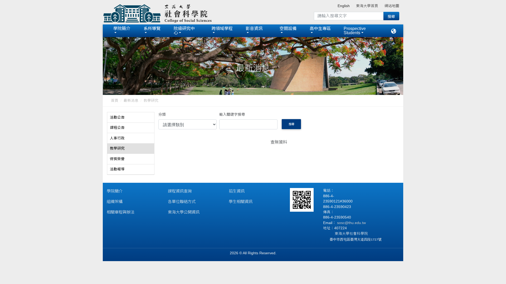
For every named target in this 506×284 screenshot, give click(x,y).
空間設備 (288, 28)
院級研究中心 (184, 30)
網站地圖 (392, 6)
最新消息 (131, 101)
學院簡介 (121, 28)
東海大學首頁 (367, 6)
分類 (162, 114)
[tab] (130, 117)
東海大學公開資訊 (184, 212)
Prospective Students (355, 30)
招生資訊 (237, 191)
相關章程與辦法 (120, 212)
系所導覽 (152, 28)
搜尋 (291, 124)
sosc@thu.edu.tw (351, 223)
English (344, 6)
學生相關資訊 (240, 201)
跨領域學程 (222, 28)
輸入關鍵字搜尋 (232, 114)
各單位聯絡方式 (182, 201)
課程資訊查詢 (180, 191)
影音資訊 (256, 28)
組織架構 (115, 201)
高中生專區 (320, 28)
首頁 (114, 101)
